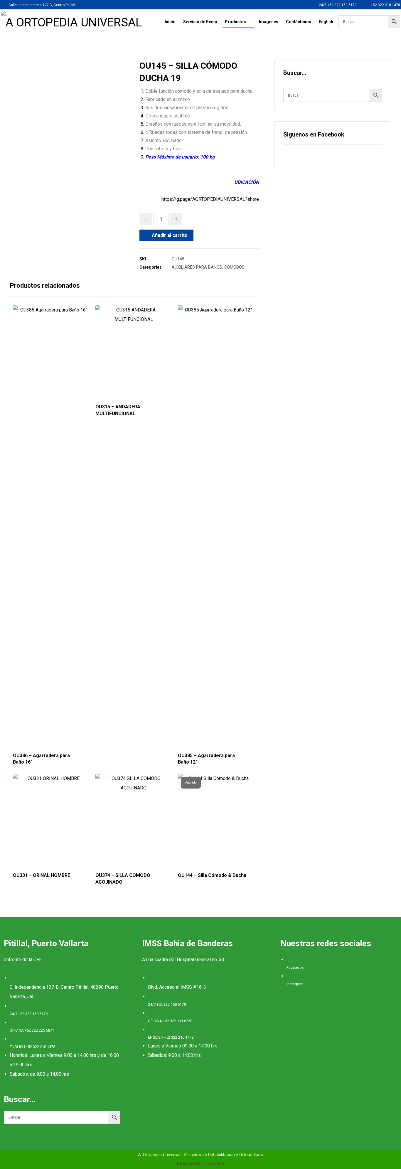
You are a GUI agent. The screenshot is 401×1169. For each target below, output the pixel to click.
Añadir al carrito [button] (138, 732)
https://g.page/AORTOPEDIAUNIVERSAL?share (210, 199)
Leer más (50, 732)
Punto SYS (214, 1163)
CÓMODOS (234, 267)
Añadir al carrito (170, 235)
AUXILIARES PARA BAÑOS (197, 267)
